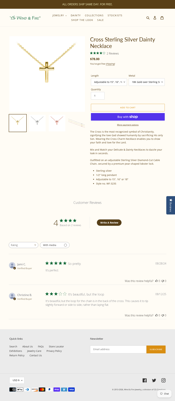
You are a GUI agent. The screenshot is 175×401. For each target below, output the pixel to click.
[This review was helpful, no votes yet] (156, 281)
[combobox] (23, 245)
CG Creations (160, 389)
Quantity (96, 89)
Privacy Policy (54, 351)
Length (95, 75)
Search (13, 346)
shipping (110, 63)
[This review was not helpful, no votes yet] (162, 281)
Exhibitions (15, 351)
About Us (27, 346)
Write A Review (109, 222)
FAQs (41, 346)
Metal (132, 75)
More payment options (128, 124)
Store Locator (56, 346)
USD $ (16, 380)
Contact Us (36, 355)
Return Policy (16, 355)
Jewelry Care (34, 351)
